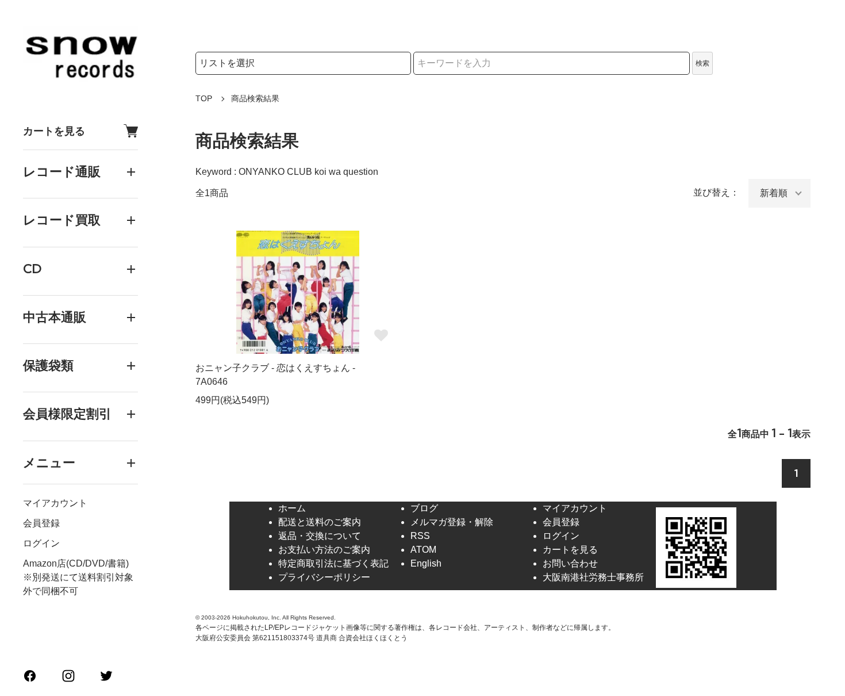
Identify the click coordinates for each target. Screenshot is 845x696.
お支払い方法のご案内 (324, 549)
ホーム (292, 508)
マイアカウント (55, 503)
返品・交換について (319, 536)
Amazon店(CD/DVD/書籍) (76, 563)
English (425, 563)
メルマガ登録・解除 (451, 522)
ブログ (424, 508)
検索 (702, 63)
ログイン (41, 543)
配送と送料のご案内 (319, 522)
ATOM (423, 549)
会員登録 (41, 523)
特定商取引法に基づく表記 (333, 563)
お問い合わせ (570, 563)
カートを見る (54, 130)
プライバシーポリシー (324, 577)
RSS (420, 536)
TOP (203, 98)
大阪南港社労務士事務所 (593, 577)
